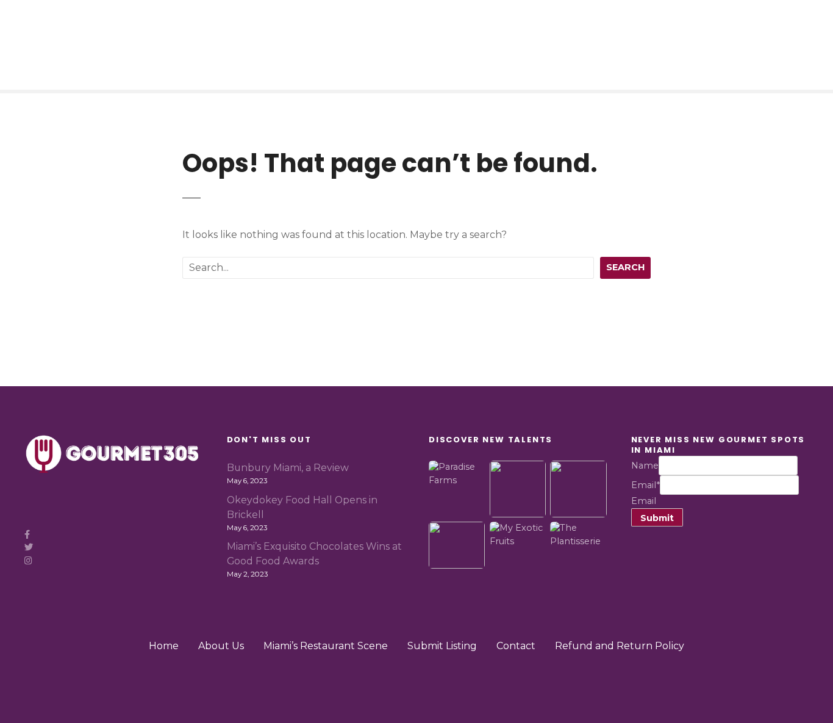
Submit (657, 518)
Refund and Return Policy (619, 646)
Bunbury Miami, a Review (288, 467)
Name (645, 465)
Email (645, 485)
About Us (221, 646)
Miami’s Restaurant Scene (325, 646)
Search (625, 267)
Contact (515, 646)
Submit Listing (442, 646)
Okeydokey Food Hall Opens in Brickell (302, 507)
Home (164, 646)
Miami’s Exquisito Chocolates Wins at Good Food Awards (314, 554)
